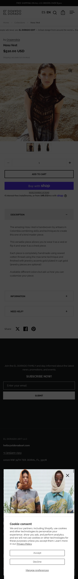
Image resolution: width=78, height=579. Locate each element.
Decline (37, 561)
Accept (37, 553)
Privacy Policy (24, 544)
